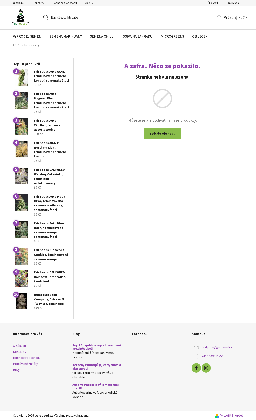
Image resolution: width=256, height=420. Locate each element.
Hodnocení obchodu (65, 3)
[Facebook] (196, 368)
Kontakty (38, 3)
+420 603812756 (212, 356)
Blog (16, 370)
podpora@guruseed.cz (217, 347)
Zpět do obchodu (162, 133)
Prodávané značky (25, 364)
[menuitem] (27, 36)
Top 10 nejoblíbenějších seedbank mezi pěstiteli (97, 347)
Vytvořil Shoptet (231, 415)
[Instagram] (206, 368)
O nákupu (18, 3)
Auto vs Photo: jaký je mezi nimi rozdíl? (95, 386)
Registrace (232, 3)
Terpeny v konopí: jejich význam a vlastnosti (96, 366)
